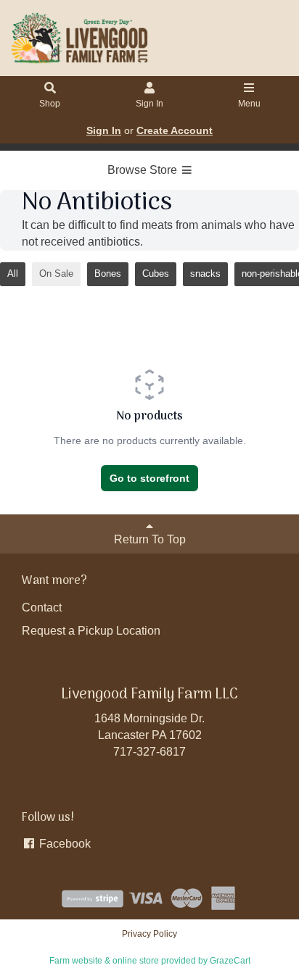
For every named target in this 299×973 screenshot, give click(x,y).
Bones (107, 273)
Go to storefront (149, 478)
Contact (42, 607)
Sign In (149, 104)
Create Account (174, 130)
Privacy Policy (149, 934)
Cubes (155, 273)
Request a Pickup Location (91, 631)
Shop (49, 104)
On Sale (56, 273)
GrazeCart (230, 961)
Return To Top (150, 539)
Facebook (63, 844)
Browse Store (143, 170)
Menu (249, 104)
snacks (205, 273)
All (12, 273)
